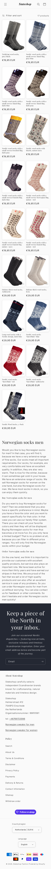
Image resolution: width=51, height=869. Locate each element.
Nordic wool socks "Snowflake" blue (33, 336)
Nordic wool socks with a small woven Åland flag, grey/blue (36, 56)
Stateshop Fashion (20, 864)
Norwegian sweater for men (19, 724)
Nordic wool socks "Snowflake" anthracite (35, 380)
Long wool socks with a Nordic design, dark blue (12, 336)
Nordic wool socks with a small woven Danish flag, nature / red (36, 245)
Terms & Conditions (14, 758)
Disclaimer (10, 764)
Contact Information (15, 789)
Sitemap (9, 795)
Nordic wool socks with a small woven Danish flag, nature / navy (12, 245)
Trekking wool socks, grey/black (10, 55)
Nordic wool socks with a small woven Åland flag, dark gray (36, 103)
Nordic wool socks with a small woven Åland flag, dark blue (12, 103)
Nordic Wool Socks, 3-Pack (13, 424)
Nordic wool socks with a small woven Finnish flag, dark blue (12, 198)
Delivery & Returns (14, 783)
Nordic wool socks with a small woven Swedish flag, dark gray (12, 150)
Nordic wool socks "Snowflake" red (9, 380)
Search (8, 746)
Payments (10, 776)
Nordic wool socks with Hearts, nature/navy (35, 149)
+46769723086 (17, 718)
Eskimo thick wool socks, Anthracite (12, 291)
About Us (9, 752)
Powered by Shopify (37, 864)
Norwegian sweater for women (21, 730)
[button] (5, 4)
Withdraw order (12, 801)
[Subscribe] (42, 661)
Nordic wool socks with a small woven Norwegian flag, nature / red (37, 198)
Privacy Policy (12, 770)
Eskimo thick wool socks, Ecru (36, 291)
